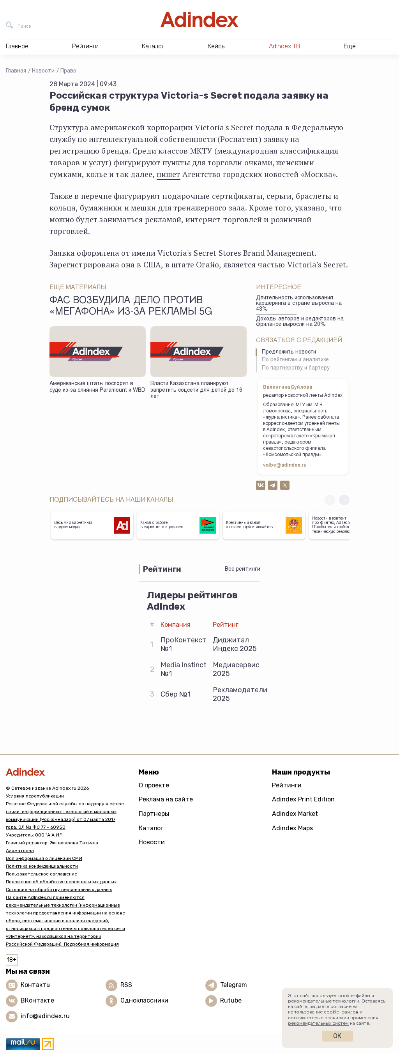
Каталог (151, 828)
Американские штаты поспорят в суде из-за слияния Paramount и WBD (97, 387)
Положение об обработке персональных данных (61, 881)
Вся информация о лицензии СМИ (44, 858)
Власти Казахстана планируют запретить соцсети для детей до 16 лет (196, 390)
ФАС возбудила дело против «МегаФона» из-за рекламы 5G (130, 306)
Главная (16, 70)
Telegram (233, 985)
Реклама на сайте (166, 799)
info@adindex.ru (45, 1016)
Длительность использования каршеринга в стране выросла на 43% (299, 303)
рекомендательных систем (318, 1023)
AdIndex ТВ (284, 46)
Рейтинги (287, 785)
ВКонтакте (37, 1000)
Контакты (36, 985)
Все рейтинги (242, 569)
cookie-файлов (341, 1012)
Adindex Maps (292, 828)
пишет (168, 174)
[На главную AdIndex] (199, 19)
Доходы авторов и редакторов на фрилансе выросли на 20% (300, 322)
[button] (344, 500)
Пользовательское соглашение (41, 874)
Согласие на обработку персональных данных (59, 889)
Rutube (231, 1000)
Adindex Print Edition (303, 799)
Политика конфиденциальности (42, 866)
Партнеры (154, 813)
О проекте (154, 785)
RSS (126, 985)
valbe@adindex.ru (285, 465)
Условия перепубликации (35, 796)
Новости (43, 70)
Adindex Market (295, 813)
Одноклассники (144, 1000)
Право (68, 70)
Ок (337, 1036)
